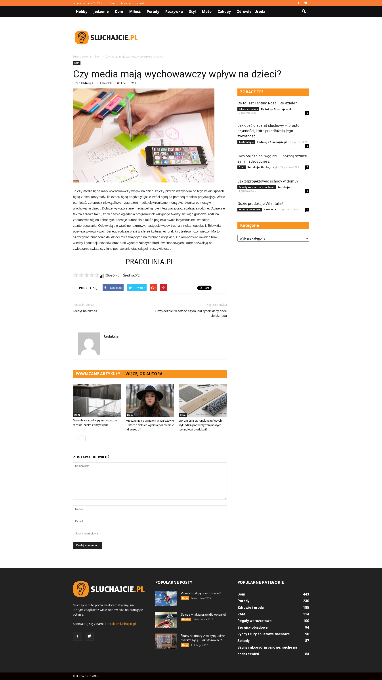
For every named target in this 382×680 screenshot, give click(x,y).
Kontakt (139, 3)
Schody (243, 641)
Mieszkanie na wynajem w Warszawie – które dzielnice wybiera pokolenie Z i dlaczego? (150, 425)
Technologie (246, 142)
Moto (207, 11)
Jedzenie (101, 11)
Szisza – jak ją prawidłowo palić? (203, 614)
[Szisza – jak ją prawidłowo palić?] (166, 620)
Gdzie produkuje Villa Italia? (260, 203)
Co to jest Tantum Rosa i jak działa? (267, 103)
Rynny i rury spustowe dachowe (263, 634)
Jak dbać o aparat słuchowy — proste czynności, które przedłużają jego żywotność (268, 130)
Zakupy (224, 11)
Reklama (125, 3)
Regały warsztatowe (254, 621)
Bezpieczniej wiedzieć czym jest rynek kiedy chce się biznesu (191, 313)
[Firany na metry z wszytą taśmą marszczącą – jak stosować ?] (166, 641)
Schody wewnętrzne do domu (256, 187)
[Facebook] (298, 3)
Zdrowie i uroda (251, 11)
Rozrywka (174, 11)
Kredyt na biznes (85, 311)
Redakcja (87, 83)
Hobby (81, 11)
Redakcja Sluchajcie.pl (276, 109)
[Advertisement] (228, 37)
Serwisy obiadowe (250, 209)
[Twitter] (305, 3)
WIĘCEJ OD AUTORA (144, 373)
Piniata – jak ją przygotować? (201, 593)
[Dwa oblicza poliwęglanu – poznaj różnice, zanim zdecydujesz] (97, 400)
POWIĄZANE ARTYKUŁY (98, 373)
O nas (113, 3)
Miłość (135, 11)
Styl (192, 11)
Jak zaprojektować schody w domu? (267, 181)
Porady (153, 11)
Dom (119, 11)
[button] (303, 11)
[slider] (86, 275)
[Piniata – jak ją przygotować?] (166, 598)
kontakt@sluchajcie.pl (120, 624)
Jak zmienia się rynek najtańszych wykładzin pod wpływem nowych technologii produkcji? (200, 425)
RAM (241, 614)
